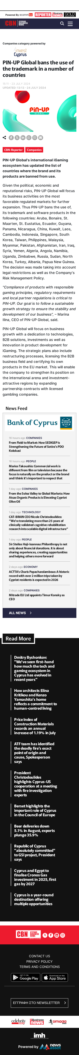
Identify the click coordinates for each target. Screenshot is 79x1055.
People (31, 461)
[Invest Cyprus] (20, 53)
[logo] (17, 23)
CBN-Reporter (13, 150)
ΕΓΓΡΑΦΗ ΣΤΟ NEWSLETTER (37, 1003)
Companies (34, 150)
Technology (31, 512)
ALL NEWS (17, 613)
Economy (31, 566)
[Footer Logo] (28, 935)
